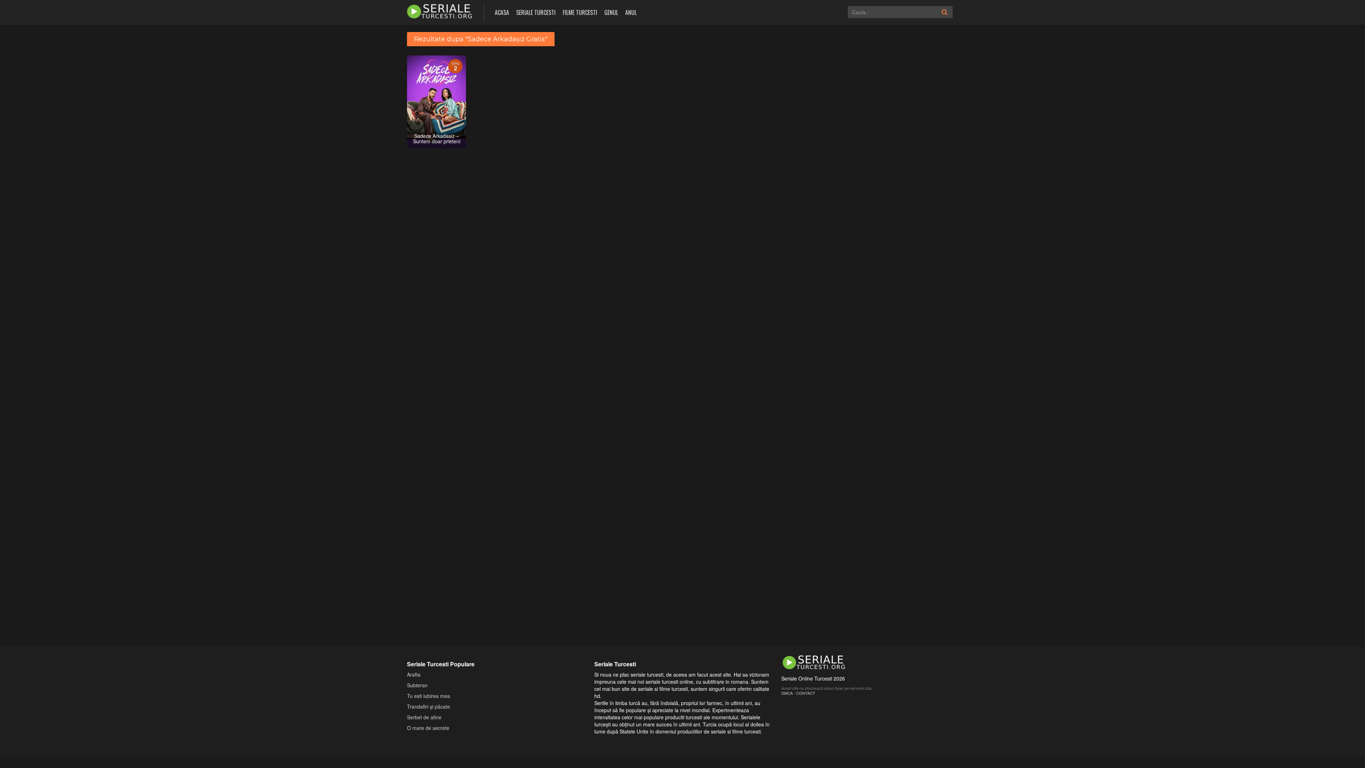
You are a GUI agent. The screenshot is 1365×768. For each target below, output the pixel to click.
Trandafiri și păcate (428, 706)
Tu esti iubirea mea (428, 695)
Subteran (417, 685)
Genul (611, 12)
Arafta (414, 674)
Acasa (502, 12)
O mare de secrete (428, 727)
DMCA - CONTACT (798, 693)
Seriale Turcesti (536, 12)
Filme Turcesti (580, 12)
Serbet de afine (424, 717)
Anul (631, 12)
